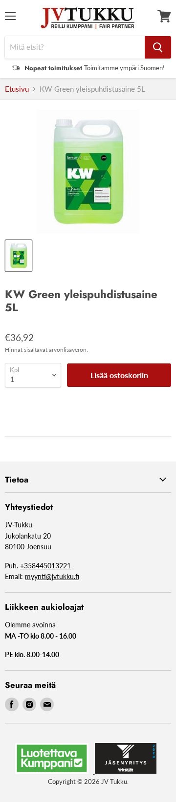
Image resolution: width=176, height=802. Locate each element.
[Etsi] (158, 47)
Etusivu (17, 89)
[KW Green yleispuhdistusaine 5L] (18, 255)
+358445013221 (45, 565)
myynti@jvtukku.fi (52, 576)
